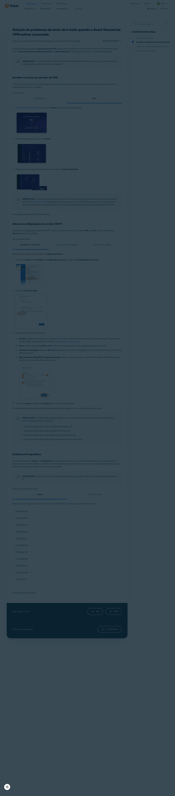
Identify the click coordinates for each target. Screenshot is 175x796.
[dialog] (87, 398)
